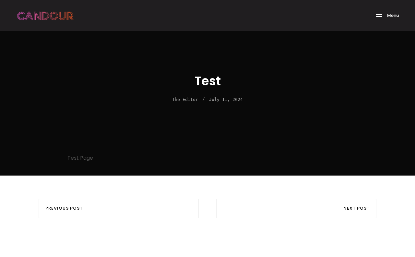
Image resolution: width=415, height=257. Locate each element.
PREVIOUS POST (64, 208)
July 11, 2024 (226, 99)
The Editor (185, 99)
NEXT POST (356, 208)
